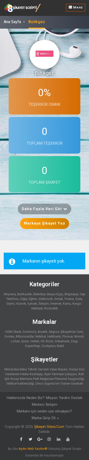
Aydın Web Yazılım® (33, 449)
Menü (77, 7)
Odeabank (62, 341)
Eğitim (33, 299)
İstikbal (40, 336)
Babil (60, 346)
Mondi (79, 336)
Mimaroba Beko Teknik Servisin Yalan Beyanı (35, 369)
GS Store (47, 341)
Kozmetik (51, 308)
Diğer (23, 299)
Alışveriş (10, 294)
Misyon (52, 398)
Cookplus (48, 346)
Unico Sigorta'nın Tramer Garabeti (59, 383)
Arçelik (42, 332)
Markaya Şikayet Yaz (44, 223)
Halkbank (54, 336)
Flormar (67, 336)
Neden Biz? (35, 398)
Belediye (39, 294)
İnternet (55, 303)
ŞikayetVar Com (72, 332)
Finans (69, 299)
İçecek (32, 303)
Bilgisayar (71, 294)
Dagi (74, 341)
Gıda (78, 299)
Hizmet (21, 303)
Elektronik (46, 299)
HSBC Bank (13, 332)
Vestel (34, 341)
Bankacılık (24, 294)
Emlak (58, 299)
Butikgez (36, 21)
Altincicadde (25, 336)
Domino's (29, 332)
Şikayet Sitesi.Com (49, 426)
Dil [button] (54, 418)
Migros (54, 332)
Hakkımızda (16, 398)
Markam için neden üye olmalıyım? (44, 411)
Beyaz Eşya (55, 294)
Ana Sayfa (12, 21)
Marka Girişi (41, 418)
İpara (25, 341)
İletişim (44, 303)
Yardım (64, 398)
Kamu (67, 303)
